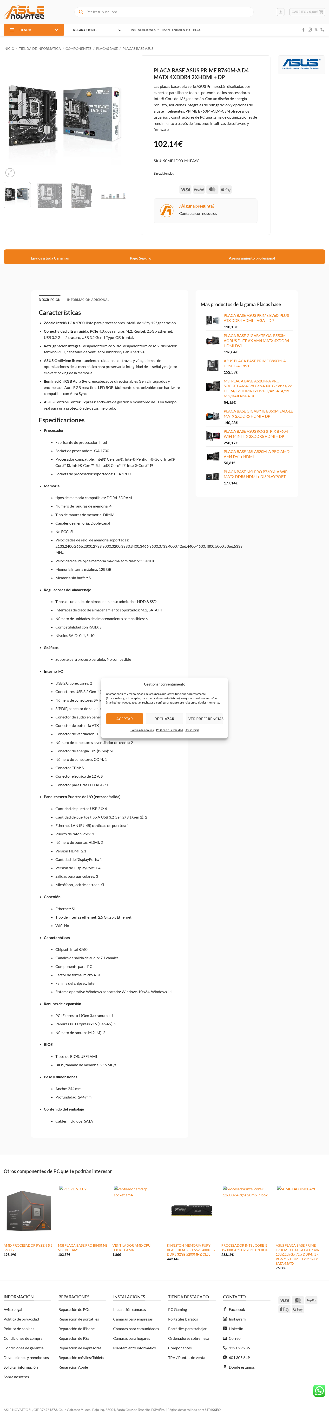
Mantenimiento (176, 30)
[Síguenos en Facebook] (303, 30)
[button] (280, 12)
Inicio (9, 48)
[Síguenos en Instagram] (310, 30)
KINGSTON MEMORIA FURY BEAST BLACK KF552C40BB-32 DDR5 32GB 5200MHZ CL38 (191, 1249)
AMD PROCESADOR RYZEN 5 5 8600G (28, 1247)
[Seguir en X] (316, 30)
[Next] (118, 117)
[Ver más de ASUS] (302, 63)
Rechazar (165, 719)
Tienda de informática (40, 48)
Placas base (107, 48)
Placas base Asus (138, 48)
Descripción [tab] (49, 300)
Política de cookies (142, 730)
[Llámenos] (322, 30)
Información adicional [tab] (88, 300)
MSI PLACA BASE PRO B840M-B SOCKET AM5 (82, 1247)
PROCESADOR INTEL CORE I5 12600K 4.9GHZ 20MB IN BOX (244, 1247)
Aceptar (124, 719)
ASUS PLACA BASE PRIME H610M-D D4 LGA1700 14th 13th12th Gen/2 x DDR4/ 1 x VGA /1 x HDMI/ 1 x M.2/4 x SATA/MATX (297, 1254)
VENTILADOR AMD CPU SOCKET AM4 (131, 1247)
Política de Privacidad (169, 730)
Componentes (78, 48)
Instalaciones (143, 30)
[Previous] (12, 117)
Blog (197, 30)
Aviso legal (192, 730)
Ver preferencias (205, 719)
